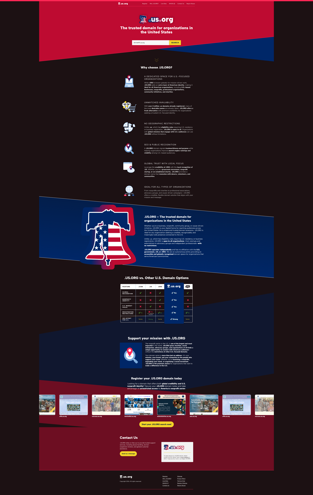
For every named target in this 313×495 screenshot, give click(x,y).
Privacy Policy (181, 478)
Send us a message (128, 454)
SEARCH (175, 43)
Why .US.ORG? (154, 3)
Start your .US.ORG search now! (156, 424)
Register (144, 3)
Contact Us (180, 3)
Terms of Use (181, 481)
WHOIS (171, 3)
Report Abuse (191, 3)
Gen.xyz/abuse (185, 457)
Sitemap (179, 476)
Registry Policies (182, 483)
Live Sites (164, 3)
